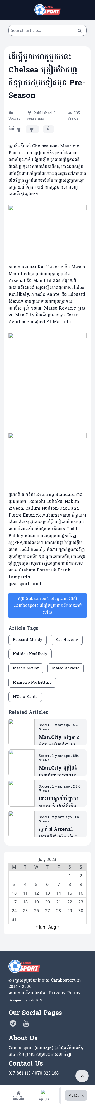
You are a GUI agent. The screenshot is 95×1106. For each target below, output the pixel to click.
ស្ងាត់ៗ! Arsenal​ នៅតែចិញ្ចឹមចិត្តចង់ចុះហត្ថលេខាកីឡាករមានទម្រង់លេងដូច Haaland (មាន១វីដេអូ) (59, 833)
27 (47, 910)
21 (58, 902)
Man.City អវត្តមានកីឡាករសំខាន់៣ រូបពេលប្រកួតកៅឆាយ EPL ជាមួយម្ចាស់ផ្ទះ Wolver (59, 741)
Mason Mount (26, 668)
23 (80, 902)
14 (58, 893)
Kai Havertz (66, 639)
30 (80, 910)
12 (36, 893)
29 (69, 910)
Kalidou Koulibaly (30, 654)
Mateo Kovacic (65, 668)
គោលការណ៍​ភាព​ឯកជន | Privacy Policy (44, 993)
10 (14, 893)
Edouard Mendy (27, 639)
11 (25, 893)
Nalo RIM (35, 1000)
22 (69, 902)
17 (14, 902)
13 (47, 893)
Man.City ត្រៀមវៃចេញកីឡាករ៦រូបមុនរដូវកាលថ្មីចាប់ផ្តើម (58, 772)
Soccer (14, 118)
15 (69, 893)
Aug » (53, 927)
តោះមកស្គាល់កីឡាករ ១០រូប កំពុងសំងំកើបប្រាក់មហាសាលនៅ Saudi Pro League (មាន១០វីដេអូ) (60, 802)
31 (14, 919)
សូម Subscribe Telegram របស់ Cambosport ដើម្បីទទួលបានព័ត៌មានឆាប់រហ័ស (47, 605)
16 (80, 893)
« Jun (40, 927)
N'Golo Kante (25, 696)
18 (25, 902)
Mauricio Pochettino (32, 682)
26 (36, 910)
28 (58, 910)
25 (25, 910)
